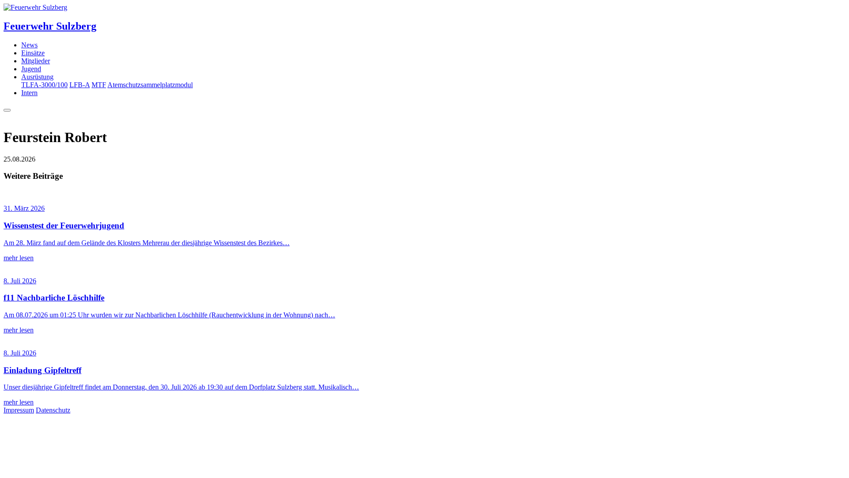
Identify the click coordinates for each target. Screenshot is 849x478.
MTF (99, 85)
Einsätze (33, 53)
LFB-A (79, 85)
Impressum (19, 410)
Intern (29, 92)
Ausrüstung (37, 77)
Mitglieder (35, 61)
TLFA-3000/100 (44, 85)
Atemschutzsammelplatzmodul (150, 85)
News (29, 45)
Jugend (31, 69)
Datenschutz (53, 410)
